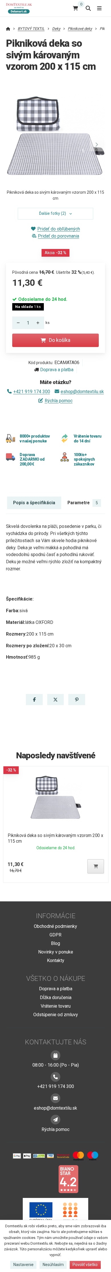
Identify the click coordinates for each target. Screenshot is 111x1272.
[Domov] (21, 8)
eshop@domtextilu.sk (82, 391)
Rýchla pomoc (58, 400)
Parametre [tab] (82, 502)
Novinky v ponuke (55, 952)
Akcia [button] (55, 252)
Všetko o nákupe (55, 979)
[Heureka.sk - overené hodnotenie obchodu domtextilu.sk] (44, 1178)
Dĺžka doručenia (55, 997)
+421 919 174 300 (31, 391)
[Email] (55, 1098)
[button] (96, 144)
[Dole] (16, 323)
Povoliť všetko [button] (85, 1264)
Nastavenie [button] (23, 1264)
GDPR (55, 935)
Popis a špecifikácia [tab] (34, 502)
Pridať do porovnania (58, 236)
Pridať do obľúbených (58, 229)
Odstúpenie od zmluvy (55, 1014)
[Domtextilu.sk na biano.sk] (68, 1178)
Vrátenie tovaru (56, 1006)
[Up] (39, 323)
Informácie (55, 916)
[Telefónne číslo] (55, 1077)
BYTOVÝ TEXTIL (31, 28)
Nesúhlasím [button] (53, 1264)
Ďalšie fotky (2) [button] (52, 213)
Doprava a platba (56, 369)
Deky (56, 28)
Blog (55, 943)
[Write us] (55, 1119)
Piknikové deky (80, 28)
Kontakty (55, 960)
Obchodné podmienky (55, 926)
